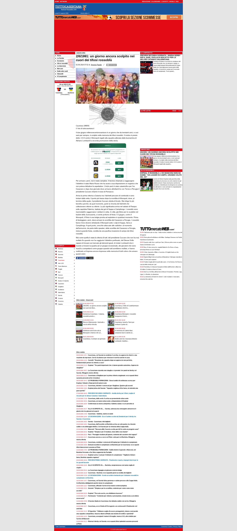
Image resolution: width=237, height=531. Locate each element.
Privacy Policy (177, 526)
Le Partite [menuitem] (60, 58)
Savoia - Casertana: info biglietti (99, 421)
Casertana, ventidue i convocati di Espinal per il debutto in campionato (112, 442)
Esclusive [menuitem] (60, 61)
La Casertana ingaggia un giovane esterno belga (105, 470)
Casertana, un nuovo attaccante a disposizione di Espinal (108, 401)
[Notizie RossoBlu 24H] (71, 7)
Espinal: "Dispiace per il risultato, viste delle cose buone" (108, 432)
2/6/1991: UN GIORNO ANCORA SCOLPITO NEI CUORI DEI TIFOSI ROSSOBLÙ (159, 153)
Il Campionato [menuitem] (62, 76)
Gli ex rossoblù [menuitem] (62, 63)
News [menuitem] (59, 56)
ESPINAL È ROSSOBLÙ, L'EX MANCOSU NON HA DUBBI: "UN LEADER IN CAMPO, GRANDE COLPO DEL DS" (161, 175)
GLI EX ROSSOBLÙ (147, 170)
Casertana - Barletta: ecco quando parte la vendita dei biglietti (109, 473)
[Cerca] (181, 1)
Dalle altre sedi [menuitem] (62, 71)
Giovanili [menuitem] (60, 74)
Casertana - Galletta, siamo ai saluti (100, 414)
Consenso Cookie (166, 526)
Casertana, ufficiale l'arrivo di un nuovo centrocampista (107, 486)
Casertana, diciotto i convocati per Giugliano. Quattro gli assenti (110, 386)
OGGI (174, 111)
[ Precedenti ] (65, 94)
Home (57, 53)
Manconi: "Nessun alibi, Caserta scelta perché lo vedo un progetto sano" (113, 429)
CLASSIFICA (59, 246)
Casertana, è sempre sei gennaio (94, 339)
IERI (179, 111)
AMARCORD (145, 149)
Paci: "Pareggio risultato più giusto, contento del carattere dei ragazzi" (112, 434)
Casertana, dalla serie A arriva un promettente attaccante (108, 398)
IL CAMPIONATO (146, 53)
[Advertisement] (65, 133)
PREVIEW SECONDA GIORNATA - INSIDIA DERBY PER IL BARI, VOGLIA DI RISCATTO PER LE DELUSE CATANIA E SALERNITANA (160, 57)
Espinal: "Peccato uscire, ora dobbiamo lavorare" (105, 493)
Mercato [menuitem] (60, 69)
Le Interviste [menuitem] (61, 66)
